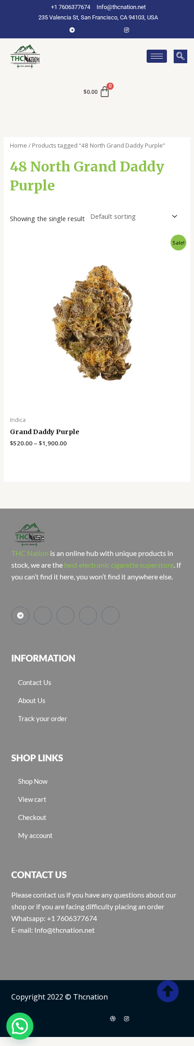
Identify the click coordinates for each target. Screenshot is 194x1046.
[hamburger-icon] (157, 56)
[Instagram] (126, 30)
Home (18, 145)
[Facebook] (85, 30)
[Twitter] (99, 30)
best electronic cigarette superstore (119, 564)
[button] (180, 56)
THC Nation (30, 553)
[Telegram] (72, 30)
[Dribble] (113, 1018)
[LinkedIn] (113, 30)
